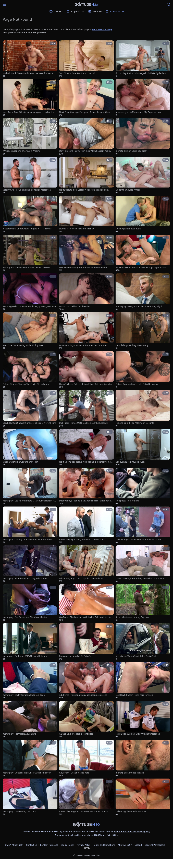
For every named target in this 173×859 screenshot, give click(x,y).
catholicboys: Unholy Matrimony (132, 345)
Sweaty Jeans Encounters (128, 228)
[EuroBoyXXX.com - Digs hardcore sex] (143, 680)
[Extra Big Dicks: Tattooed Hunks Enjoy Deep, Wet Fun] (30, 292)
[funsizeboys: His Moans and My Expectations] (143, 97)
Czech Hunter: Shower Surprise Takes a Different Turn (29, 423)
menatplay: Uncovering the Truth (19, 811)
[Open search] (169, 4)
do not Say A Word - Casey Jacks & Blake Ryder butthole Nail (142, 73)
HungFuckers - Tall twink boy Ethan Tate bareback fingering (85, 384)
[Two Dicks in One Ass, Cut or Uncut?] (86, 59)
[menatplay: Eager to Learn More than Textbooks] (86, 797)
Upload (138, 844)
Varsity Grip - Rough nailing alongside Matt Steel (27, 190)
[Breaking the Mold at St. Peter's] (86, 641)
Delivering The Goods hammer (131, 811)
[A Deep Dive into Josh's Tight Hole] (86, 719)
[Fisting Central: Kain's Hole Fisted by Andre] (143, 369)
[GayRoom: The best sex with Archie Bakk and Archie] (86, 602)
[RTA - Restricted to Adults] (87, 848)
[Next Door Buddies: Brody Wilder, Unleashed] (143, 719)
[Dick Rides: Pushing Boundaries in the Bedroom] (86, 253)
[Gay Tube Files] (86, 4)
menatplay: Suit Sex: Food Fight (131, 151)
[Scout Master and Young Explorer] (143, 602)
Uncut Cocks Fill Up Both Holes (74, 306)
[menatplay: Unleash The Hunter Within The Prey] (30, 758)
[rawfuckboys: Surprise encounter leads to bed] (143, 525)
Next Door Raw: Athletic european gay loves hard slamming (29, 112)
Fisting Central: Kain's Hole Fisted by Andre (137, 384)
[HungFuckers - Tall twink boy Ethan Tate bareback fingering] (86, 369)
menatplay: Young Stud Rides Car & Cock (136, 656)
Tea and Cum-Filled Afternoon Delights (135, 423)
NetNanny (100, 834)
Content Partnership (155, 844)
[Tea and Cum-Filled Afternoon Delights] (143, 408)
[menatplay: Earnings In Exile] (143, 758)
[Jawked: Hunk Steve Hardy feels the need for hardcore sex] (30, 59)
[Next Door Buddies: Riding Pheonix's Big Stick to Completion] (86, 447)
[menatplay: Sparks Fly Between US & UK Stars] (86, 525)
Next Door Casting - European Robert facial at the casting (85, 112)
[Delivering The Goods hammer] (143, 797)
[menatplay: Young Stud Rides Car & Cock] (143, 641)
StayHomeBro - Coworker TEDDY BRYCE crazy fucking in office (85, 151)
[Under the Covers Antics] (143, 175)
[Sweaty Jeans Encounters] (143, 214)
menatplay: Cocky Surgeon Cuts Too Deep (24, 695)
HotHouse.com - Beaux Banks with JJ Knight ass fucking (142, 267)
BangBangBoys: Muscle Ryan (130, 462)
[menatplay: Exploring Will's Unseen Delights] (30, 641)
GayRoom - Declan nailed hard (74, 772)
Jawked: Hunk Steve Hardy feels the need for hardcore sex (29, 73)
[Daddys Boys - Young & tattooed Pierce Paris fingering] (86, 486)
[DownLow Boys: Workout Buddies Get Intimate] (86, 330)
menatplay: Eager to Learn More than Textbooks (83, 811)
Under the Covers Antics (128, 190)
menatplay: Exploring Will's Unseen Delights (25, 656)
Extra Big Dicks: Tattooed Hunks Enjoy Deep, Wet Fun (29, 306)
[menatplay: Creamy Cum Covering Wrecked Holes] (30, 525)
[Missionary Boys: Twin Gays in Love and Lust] (86, 564)
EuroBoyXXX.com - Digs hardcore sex (134, 695)
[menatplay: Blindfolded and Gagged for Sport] (30, 564)
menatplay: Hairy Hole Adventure (19, 734)
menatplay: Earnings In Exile (130, 772)
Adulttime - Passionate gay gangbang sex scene (83, 695)
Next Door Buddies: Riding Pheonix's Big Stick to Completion (85, 462)
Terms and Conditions (104, 844)
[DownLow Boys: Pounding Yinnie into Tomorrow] (143, 564)
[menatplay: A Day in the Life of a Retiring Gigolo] (143, 292)
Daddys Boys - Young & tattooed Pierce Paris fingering (85, 500)
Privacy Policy (83, 844)
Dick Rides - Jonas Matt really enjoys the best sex (83, 423)
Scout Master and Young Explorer (132, 617)
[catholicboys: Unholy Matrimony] (143, 330)
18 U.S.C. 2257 (125, 844)
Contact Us (31, 844)
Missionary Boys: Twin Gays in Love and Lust (81, 578)
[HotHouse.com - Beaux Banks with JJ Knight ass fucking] (143, 253)
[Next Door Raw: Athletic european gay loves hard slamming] (30, 97)
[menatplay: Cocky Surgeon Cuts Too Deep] (30, 680)
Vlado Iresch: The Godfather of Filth (20, 462)
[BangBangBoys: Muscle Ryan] (143, 447)
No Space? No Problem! (127, 500)
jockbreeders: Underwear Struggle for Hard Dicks (27, 228)
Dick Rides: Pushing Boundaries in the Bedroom (83, 267)
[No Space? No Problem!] (143, 486)
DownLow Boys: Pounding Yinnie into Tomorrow (140, 578)
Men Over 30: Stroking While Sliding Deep (23, 345)
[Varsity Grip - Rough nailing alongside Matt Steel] (30, 175)
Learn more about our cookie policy (132, 831)
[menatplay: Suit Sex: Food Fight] (143, 136)
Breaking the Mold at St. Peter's (75, 656)
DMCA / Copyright (14, 844)
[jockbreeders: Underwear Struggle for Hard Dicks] (30, 214)
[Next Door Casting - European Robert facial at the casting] (86, 97)
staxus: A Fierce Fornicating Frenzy (76, 228)
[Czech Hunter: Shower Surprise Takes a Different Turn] (30, 408)
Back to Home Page (102, 29)
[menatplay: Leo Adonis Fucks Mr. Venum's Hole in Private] (30, 486)
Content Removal (49, 844)
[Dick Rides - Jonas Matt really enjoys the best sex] (86, 408)
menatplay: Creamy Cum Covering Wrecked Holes (28, 539)
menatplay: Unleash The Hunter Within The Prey (27, 772)
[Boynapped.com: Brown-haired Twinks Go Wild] (30, 253)
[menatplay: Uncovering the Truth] (30, 797)
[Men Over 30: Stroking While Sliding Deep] (30, 330)
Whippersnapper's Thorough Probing (22, 151)
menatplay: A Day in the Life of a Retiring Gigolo (139, 306)
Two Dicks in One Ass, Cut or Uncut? (77, 73)
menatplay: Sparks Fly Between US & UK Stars (82, 539)
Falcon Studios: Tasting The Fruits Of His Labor (26, 384)
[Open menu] (4, 4)
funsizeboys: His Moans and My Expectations (138, 112)
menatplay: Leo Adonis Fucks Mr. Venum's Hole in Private (29, 500)
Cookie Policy (67, 844)
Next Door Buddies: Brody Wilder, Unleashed (138, 734)
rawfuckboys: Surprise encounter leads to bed (139, 539)
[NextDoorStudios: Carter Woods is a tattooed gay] (86, 175)
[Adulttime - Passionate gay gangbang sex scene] (86, 680)
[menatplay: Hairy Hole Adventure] (30, 719)
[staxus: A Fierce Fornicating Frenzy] (86, 214)
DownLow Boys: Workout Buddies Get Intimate (82, 345)
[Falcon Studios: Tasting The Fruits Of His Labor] (30, 369)
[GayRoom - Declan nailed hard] (86, 758)
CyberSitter (112, 834)
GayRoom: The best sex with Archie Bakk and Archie (85, 617)
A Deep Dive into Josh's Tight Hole (76, 734)
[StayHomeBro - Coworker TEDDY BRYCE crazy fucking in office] (86, 136)
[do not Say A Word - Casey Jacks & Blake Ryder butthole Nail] (143, 59)
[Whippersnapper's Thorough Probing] (30, 136)
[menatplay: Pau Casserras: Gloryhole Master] (30, 602)
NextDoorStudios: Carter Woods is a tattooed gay (84, 190)
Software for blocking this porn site (73, 834)
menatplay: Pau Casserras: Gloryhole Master (25, 617)
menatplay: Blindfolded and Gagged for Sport (25, 578)
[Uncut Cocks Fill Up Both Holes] (86, 292)
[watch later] (6, 44)
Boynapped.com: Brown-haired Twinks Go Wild (26, 267)
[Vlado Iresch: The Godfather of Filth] (30, 447)
